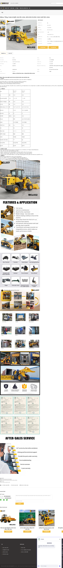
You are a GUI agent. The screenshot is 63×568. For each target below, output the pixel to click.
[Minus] (60, 539)
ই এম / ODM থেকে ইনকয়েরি (26, 549)
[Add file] (38, 566)
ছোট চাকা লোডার (5, 552)
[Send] (60, 566)
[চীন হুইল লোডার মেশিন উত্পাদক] (4, 3)
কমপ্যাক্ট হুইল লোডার (6, 549)
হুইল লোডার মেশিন (5, 547)
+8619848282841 (7, 496)
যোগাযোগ (19, 503)
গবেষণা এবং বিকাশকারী (24, 552)
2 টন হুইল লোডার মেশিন (14, 485)
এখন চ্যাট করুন (42, 47)
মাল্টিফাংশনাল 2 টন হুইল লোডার (24, 485)
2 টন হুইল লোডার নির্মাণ (5, 485)
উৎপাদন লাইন (23, 547)
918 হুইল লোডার (5, 554)
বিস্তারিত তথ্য (3, 53)
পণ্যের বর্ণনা (10, 53)
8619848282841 (8, 498)
